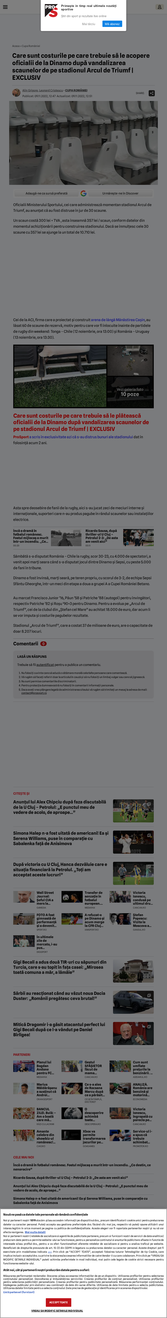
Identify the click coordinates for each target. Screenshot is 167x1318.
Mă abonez (112, 24)
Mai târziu (88, 24)
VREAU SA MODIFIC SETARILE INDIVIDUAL (57, 1310)
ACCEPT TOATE (58, 1302)
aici (50, 1252)
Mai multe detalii (35, 1232)
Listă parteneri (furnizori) (18, 1292)
